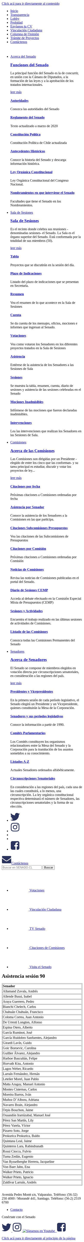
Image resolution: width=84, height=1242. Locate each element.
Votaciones (18, 335)
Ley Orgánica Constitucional (31, 172)
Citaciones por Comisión (28, 548)
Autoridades (19, 100)
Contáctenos (19, 863)
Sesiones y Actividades (26, 611)
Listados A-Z (19, 761)
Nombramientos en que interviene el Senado (42, 193)
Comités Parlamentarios (27, 733)
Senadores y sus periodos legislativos (36, 716)
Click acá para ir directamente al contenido (30, 3)
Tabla (14, 256)
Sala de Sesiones (21, 212)
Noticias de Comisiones (27, 569)
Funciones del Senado (29, 65)
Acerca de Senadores (28, 659)
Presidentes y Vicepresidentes (31, 691)
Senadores (17, 651)
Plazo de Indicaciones (26, 273)
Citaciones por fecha (25, 486)
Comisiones (18, 442)
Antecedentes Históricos (27, 151)
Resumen (17, 294)
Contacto (16, 1209)
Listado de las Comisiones (29, 631)
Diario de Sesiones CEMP (29, 590)
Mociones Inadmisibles (26, 402)
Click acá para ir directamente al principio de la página (38, 1238)
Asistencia (17, 356)
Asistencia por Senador (27, 507)
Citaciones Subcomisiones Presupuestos (39, 528)
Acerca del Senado (23, 56)
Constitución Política (25, 134)
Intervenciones (21, 423)
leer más (16, 92)
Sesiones (16, 377)
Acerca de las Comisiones (32, 450)
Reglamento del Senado (27, 117)
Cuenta (15, 315)
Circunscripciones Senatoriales (32, 778)
